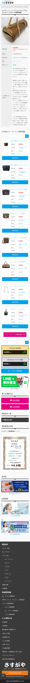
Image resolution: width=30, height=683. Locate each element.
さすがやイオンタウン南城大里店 (23, 196)
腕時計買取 (5, 584)
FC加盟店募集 (6, 648)
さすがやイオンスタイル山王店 (23, 316)
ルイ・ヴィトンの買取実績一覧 (15, 334)
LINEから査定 (6, 633)
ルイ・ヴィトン (17, 61)
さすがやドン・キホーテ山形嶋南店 (23, 172)
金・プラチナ (6, 552)
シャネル (7, 566)
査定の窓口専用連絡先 (8, 659)
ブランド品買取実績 (7, 603)
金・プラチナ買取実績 (8, 596)
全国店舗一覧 (6, 637)
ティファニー (8, 581)
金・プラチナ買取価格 (15, 371)
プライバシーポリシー (8, 655)
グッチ (6, 570)
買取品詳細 (15, 158)
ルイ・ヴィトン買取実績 (11, 610)
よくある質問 (6, 640)
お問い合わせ (6, 644)
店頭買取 (16, 400)
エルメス (7, 563)
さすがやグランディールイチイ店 (23, 220)
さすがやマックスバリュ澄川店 (23, 148)
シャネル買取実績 (9, 614)
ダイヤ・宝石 (6, 548)
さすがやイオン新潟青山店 (20, 57)
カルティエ (8, 573)
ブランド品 (5, 555)
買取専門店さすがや (18, 681)
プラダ (6, 577)
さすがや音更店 (22, 292)
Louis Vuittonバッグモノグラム (18, 141)
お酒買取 (4, 588)
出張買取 (16, 407)
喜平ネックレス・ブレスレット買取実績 (13, 599)
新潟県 (14, 65)
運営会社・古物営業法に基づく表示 (12, 651)
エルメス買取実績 (9, 607)
